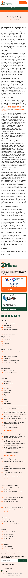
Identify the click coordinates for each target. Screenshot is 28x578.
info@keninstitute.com (10, 571)
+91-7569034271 (8, 568)
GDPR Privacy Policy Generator (12, 106)
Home (10, 19)
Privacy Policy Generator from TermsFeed (11, 108)
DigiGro (18, 575)
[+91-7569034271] (2, 568)
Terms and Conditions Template (13, 110)
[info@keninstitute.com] (2, 571)
